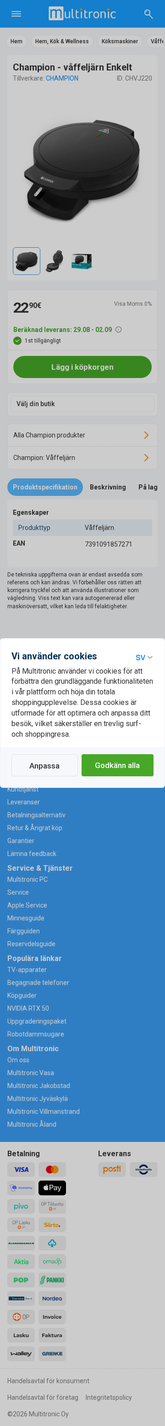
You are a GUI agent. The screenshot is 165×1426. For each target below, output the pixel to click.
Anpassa (44, 765)
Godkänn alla (117, 765)
